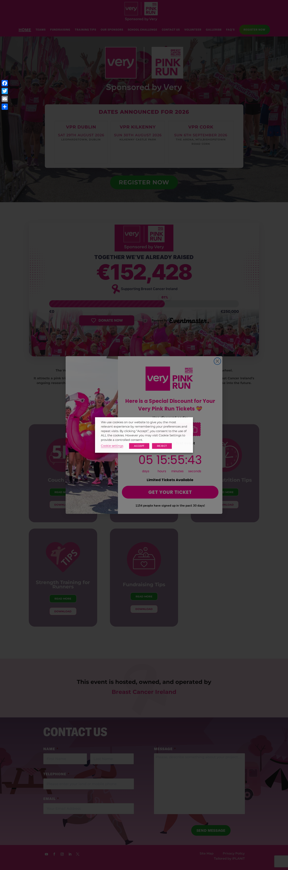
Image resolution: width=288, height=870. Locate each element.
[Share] (5, 107)
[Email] (5, 99)
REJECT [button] (162, 446)
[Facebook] (5, 83)
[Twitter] (5, 91)
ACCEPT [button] (139, 446)
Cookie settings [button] (112, 446)
